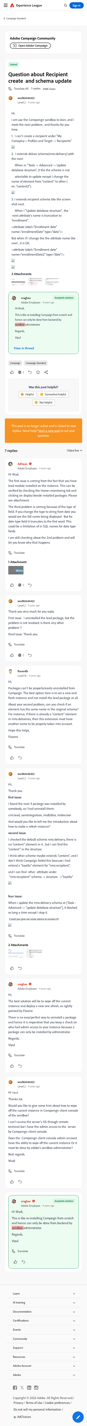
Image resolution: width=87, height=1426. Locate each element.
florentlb (23, 671)
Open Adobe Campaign (33, 45)
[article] (43, 524)
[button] (21, 89)
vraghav (26, 298)
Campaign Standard (16, 18)
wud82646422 (26, 98)
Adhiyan (23, 464)
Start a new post (49, 431)
